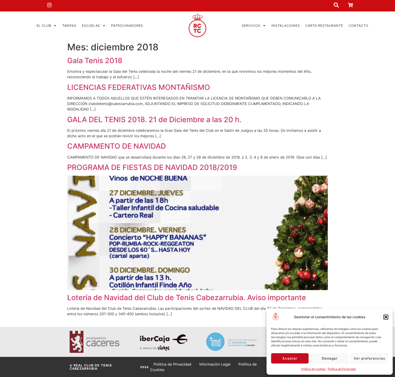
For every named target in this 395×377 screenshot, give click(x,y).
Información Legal (215, 364)
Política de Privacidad (342, 369)
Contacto (358, 25)
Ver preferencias (369, 358)
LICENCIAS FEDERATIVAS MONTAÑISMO (138, 87)
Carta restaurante (324, 25)
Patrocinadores (127, 25)
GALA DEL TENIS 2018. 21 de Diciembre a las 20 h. (154, 119)
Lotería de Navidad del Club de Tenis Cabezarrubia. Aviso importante (186, 297)
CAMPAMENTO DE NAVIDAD (116, 146)
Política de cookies (313, 369)
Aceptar (289, 358)
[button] (386, 317)
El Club (44, 25)
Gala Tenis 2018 (94, 60)
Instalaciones (285, 25)
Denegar (330, 358)
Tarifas (69, 25)
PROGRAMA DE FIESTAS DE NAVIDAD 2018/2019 (152, 167)
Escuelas (91, 25)
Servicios (251, 25)
